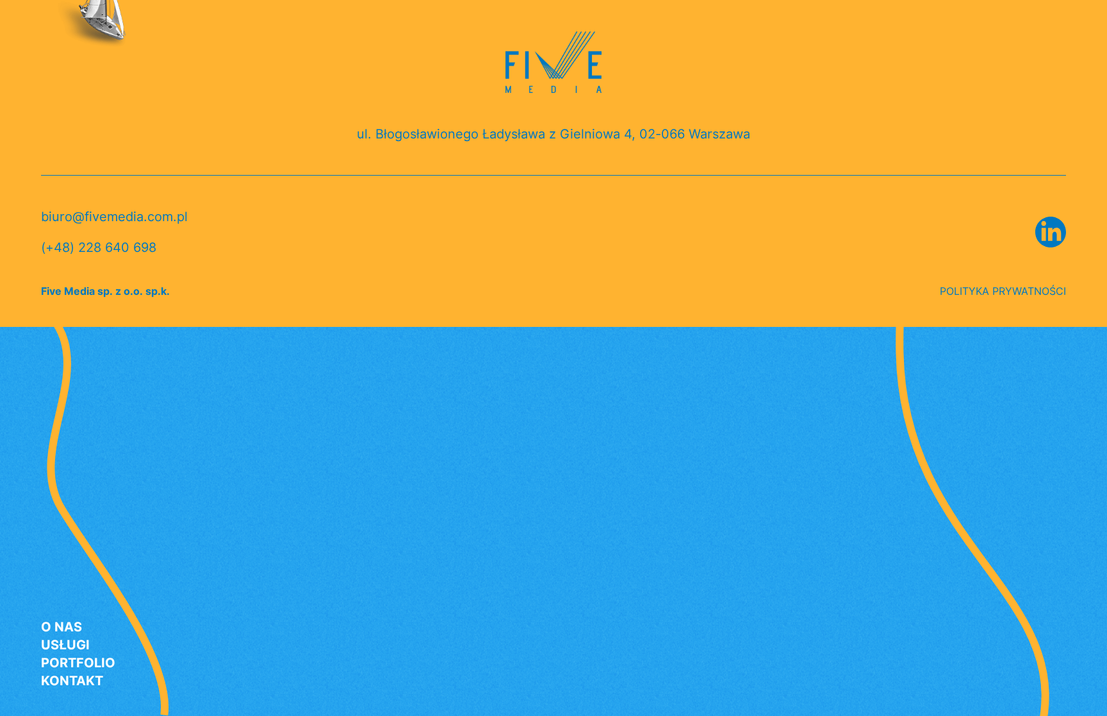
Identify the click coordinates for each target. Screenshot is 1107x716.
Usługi (65, 645)
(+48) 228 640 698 (98, 247)
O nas (61, 628)
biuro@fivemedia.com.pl (114, 216)
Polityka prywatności (1003, 291)
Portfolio (78, 663)
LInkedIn (1050, 232)
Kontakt (72, 681)
